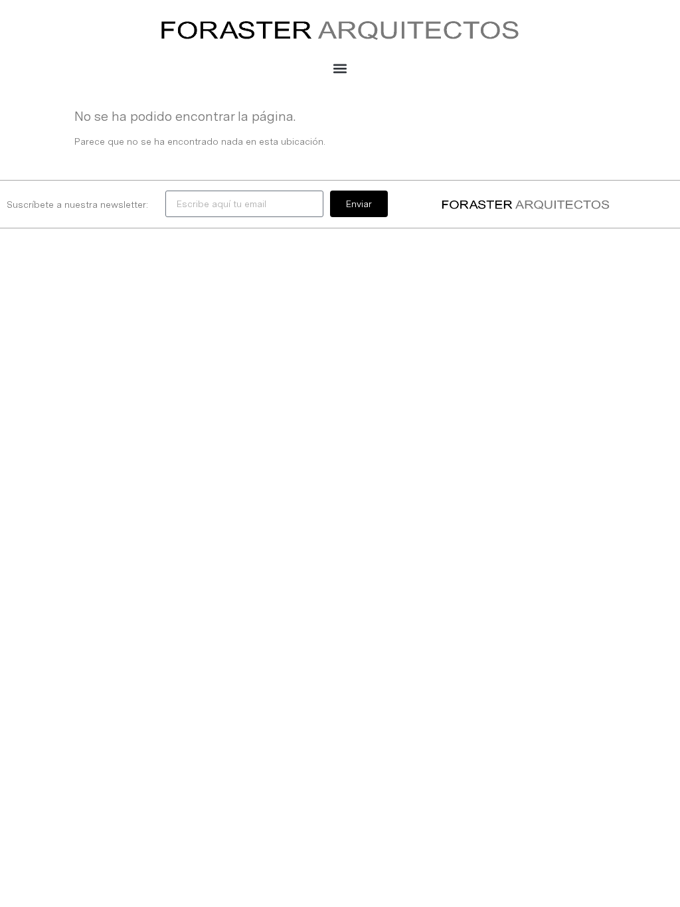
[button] (340, 68)
